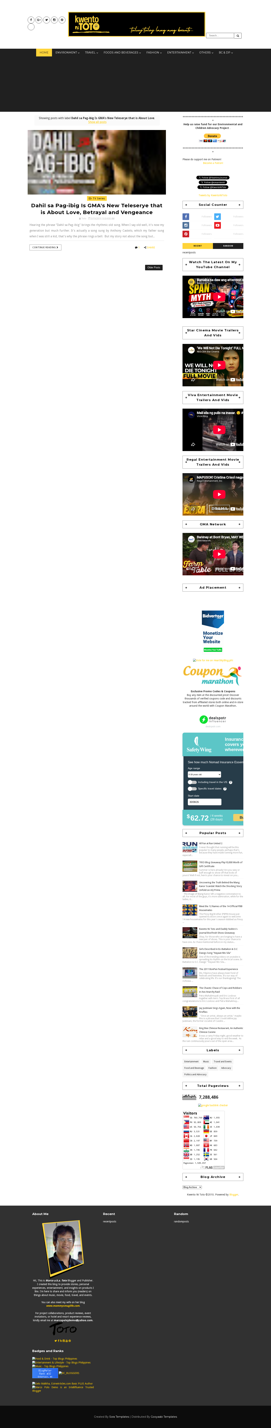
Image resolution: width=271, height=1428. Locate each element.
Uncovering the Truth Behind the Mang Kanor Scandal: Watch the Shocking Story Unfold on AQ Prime (220, 886)
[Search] (238, 36)
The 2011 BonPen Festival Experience (218, 969)
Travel (90, 52)
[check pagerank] (213, 1105)
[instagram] (54, 20)
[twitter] (46, 20)
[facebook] (31, 20)
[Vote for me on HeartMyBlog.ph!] (213, 660)
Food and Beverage (194, 1068)
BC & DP (224, 52)
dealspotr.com (213, 726)
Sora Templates (119, 1416)
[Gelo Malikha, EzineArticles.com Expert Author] (62, 1383)
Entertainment (179, 52)
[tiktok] (31, 26)
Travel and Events (223, 1061)
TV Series (98, 198)
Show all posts (97, 122)
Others (205, 52)
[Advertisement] (135, 84)
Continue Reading (44, 247)
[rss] (61, 1340)
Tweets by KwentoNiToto (213, 195)
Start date (193, 795)
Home (44, 52)
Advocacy (226, 1068)
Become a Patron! (213, 163)
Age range (194, 768)
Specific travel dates (209, 788)
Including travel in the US (212, 782)
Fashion (152, 52)
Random (228, 246)
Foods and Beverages (121, 52)
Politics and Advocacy (195, 1074)
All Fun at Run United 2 (210, 843)
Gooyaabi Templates (164, 1416)
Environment (66, 52)
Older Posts (153, 267)
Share (151, 247)
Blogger (233, 1194)
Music (206, 1061)
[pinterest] (62, 20)
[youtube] (38, 20)
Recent (198, 246)
